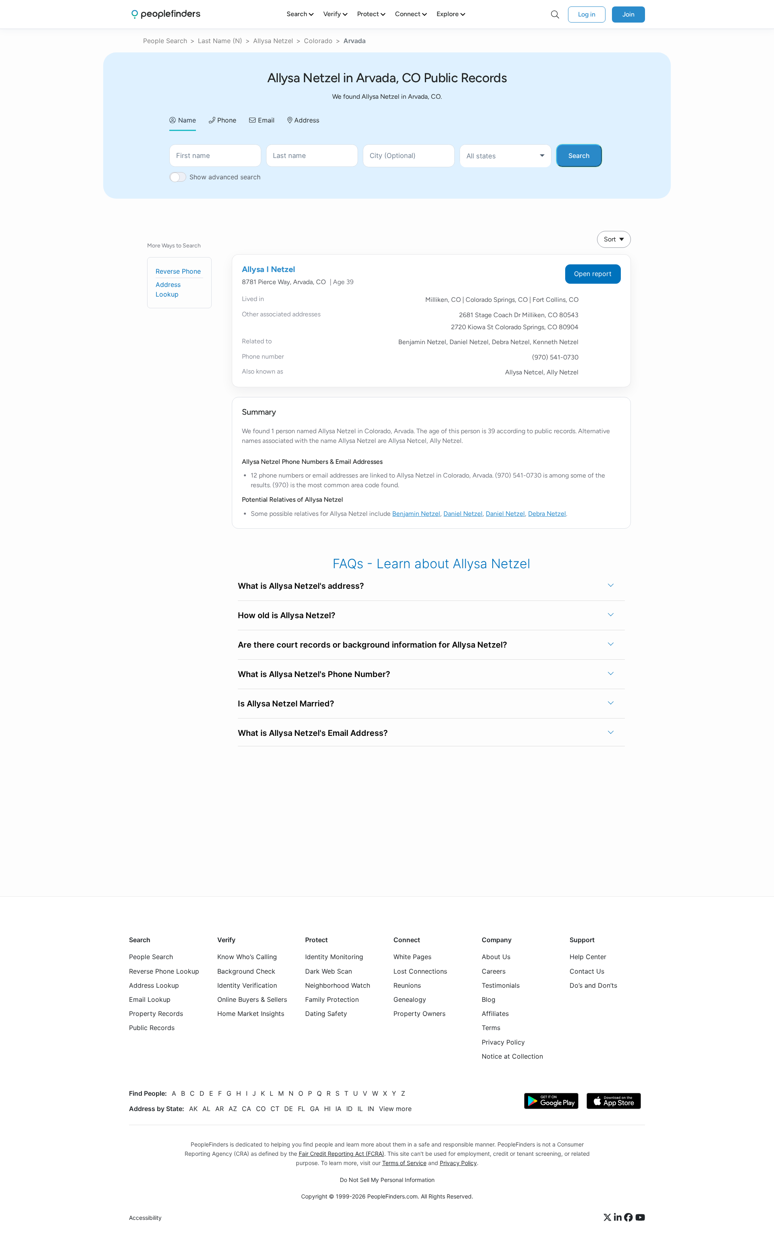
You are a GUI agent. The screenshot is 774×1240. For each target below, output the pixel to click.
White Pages (412, 957)
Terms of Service (404, 1162)
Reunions (407, 985)
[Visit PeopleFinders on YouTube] (640, 1218)
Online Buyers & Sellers (252, 999)
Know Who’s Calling (247, 957)
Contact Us (587, 971)
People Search (165, 41)
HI (327, 1109)
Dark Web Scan (328, 971)
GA (314, 1109)
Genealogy (409, 999)
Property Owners (419, 1013)
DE (288, 1109)
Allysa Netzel (273, 41)
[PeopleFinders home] (166, 14)
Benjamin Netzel (416, 513)
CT (274, 1109)
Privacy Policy (503, 1042)
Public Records (152, 1028)
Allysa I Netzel (268, 269)
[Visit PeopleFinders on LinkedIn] (619, 1218)
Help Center (588, 957)
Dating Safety (326, 1013)
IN (371, 1109)
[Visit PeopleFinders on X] (608, 1218)
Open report (593, 274)
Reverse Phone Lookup (164, 971)
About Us (496, 957)
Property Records (156, 1013)
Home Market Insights (250, 1013)
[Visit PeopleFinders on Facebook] (629, 1218)
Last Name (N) (220, 41)
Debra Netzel (547, 513)
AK (193, 1109)
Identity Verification (247, 985)
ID (349, 1109)
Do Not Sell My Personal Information (387, 1179)
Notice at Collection (512, 1056)
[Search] (555, 14)
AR (219, 1109)
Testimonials (501, 985)
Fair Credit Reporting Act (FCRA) (341, 1153)
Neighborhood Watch (337, 985)
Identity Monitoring (334, 957)
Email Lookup (150, 999)
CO (261, 1109)
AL (206, 1109)
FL (301, 1109)
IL (360, 1109)
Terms (491, 1028)
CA (246, 1109)
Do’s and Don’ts (593, 985)
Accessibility (145, 1217)
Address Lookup (154, 985)
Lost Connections (420, 971)
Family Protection (332, 999)
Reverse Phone (178, 271)
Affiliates (495, 1013)
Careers (494, 971)
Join (628, 14)
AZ (233, 1109)
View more (395, 1109)
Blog (488, 999)
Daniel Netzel (463, 513)
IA (338, 1109)
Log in (586, 14)
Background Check (246, 971)
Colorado (318, 41)
